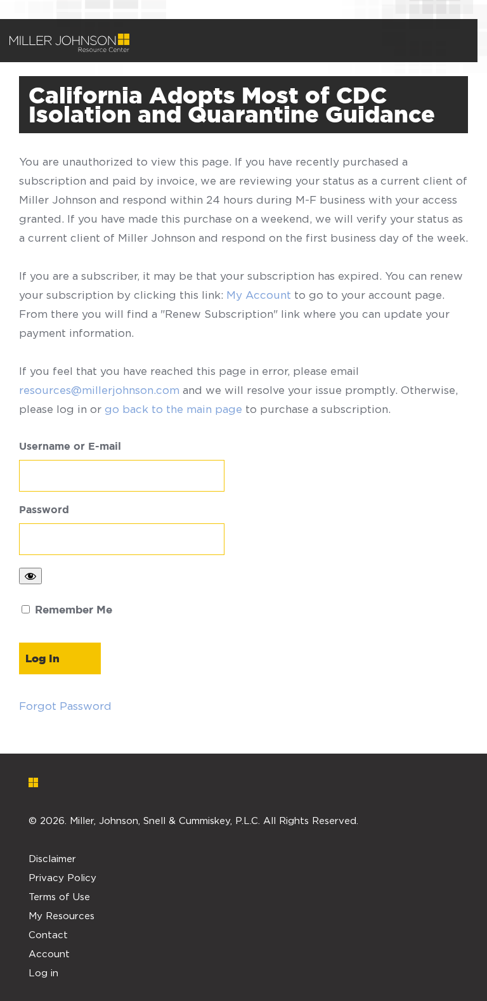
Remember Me (72, 610)
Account (49, 953)
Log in (43, 972)
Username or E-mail (70, 447)
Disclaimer (52, 858)
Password (44, 510)
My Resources (61, 915)
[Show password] (30, 576)
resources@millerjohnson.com (99, 390)
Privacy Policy (62, 877)
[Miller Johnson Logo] (234, 782)
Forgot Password (65, 706)
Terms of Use (59, 896)
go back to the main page (173, 409)
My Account (258, 295)
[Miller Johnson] (69, 43)
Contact (48, 934)
